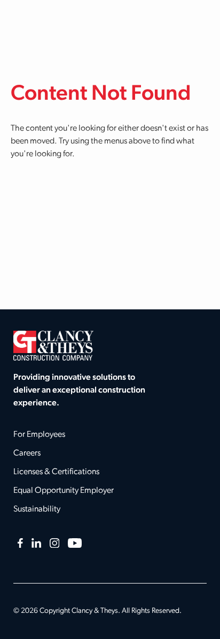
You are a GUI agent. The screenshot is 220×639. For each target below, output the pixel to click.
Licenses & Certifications (56, 472)
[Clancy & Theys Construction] (53, 345)
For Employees (39, 434)
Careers (27, 453)
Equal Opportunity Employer (63, 490)
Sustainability (36, 509)
